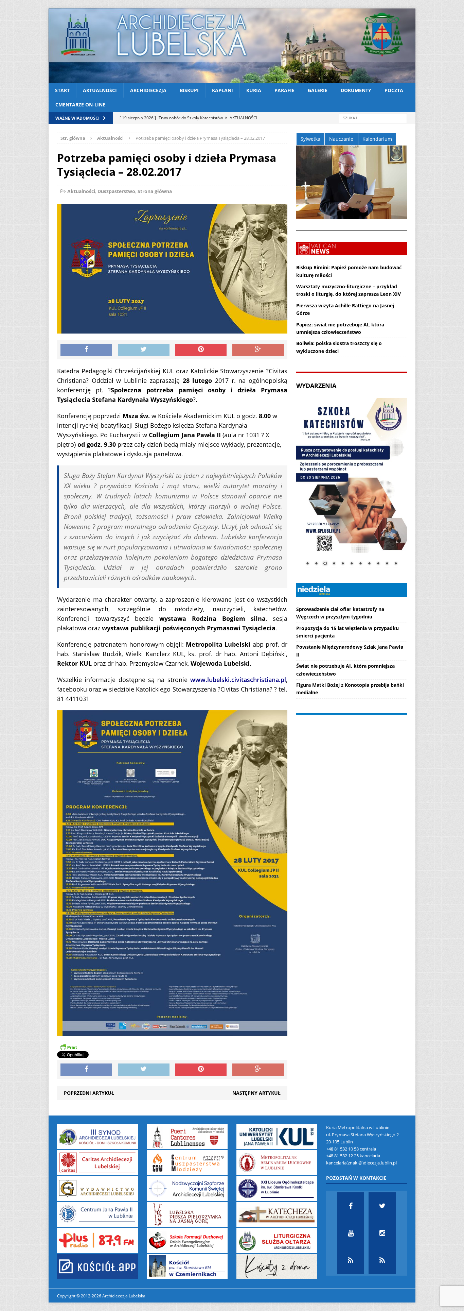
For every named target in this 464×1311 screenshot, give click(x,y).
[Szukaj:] (373, 117)
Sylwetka (310, 139)
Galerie (317, 90)
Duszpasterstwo (116, 191)
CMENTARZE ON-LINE (80, 104)
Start (62, 90)
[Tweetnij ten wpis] (143, 350)
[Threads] (382, 1260)
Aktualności (100, 90)
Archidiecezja (148, 90)
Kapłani (222, 90)
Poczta (394, 90)
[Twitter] (382, 1206)
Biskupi (189, 90)
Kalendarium (377, 139)
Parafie (284, 90)
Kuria (253, 90)
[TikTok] (350, 1260)
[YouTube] (350, 1233)
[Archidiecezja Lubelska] (232, 45)
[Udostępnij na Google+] (258, 350)
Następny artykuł (256, 1093)
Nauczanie (341, 139)
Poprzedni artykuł (89, 1093)
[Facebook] (350, 1206)
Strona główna (155, 191)
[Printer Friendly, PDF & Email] (68, 1047)
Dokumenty (356, 90)
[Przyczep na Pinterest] (201, 350)
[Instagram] (382, 1233)
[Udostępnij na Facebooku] (86, 350)
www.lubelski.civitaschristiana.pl (238, 680)
